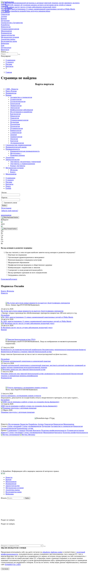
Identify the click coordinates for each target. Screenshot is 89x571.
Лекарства (24, 424)
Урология (14, 139)
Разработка (5, 25)
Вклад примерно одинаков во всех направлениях (27, 273)
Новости (4, 293)
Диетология (15, 108)
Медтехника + (15, 153)
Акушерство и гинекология (21, 97)
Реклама (9, 64)
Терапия (13, 135)
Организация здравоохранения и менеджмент (26, 257)
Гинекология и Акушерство (12, 23)
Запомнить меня (10, 203)
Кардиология (15, 114)
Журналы (14, 170)
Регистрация (6, 208)
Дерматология (15, 106)
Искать (3, 498)
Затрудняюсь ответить (17, 275)
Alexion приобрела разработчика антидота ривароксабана (27, 11)
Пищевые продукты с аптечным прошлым (18, 412)
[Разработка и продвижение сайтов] (2, 473)
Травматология (16, 137)
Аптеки (4, 16)
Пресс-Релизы (11, 91)
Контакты (9, 66)
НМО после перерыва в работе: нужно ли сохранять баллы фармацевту (29, 406)
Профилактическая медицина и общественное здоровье (30, 265)
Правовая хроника (17, 155)
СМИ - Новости (12, 89)
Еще (2, 45)
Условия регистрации (75, 430)
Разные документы (17, 166)
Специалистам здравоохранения (18, 145)
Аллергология (15, 99)
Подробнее (5, 315)
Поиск (8, 186)
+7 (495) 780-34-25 (39, 448)
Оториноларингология (10, 29)
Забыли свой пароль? (9, 211)
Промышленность (13, 149)
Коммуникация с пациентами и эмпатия (24, 268)
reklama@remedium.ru (70, 448)
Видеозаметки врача (9, 41)
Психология (15, 126)
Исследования (13, 424)
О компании (10, 60)
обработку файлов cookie (52, 552)
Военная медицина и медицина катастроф (24, 260)
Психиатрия (15, 124)
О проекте (10, 62)
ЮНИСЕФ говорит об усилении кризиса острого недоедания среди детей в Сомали (38, 5)
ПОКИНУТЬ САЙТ (13, 564)
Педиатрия (5, 21)
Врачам (4, 18)
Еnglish (8, 188)
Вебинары (5, 43)
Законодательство (8, 35)
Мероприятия (6, 31)
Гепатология (15, 103)
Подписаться (6, 47)
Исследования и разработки (21, 112)
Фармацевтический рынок (16, 147)
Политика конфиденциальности (54, 430)
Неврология (5, 27)
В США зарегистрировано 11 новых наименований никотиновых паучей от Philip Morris (40, 9)
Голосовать (5, 279)
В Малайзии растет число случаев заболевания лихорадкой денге (30, 7)
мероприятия (6, 215)
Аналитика (10, 157)
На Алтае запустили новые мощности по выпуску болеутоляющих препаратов (32, 311)
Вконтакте (5, 50)
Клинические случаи (25, 428)
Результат (13, 279)
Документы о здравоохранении (22, 164)
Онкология (5, 14)
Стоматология (15, 133)
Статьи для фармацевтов (31, 426)
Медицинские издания (10, 37)
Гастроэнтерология (17, 101)
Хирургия (14, 141)
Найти (27, 498)
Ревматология (15, 130)
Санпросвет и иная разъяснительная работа (25, 270)
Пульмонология (16, 128)
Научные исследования (17, 255)
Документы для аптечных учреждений (25, 162)
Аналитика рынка (8, 39)
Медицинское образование (18, 262)
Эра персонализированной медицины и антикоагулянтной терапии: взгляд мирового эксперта (42, 3)
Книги (12, 172)
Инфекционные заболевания (21, 110)
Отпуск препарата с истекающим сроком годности (21, 396)
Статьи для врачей (14, 426)
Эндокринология (17, 143)
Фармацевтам (6, 33)
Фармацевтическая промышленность (25, 151)
